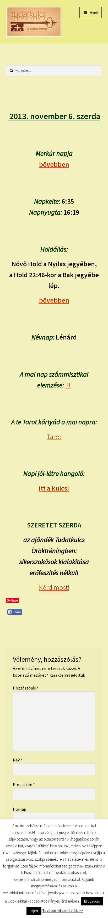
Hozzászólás (26, 688)
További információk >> (62, 910)
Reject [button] (34, 911)
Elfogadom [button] (92, 901)
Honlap (19, 809)
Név (17, 760)
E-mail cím (24, 784)
